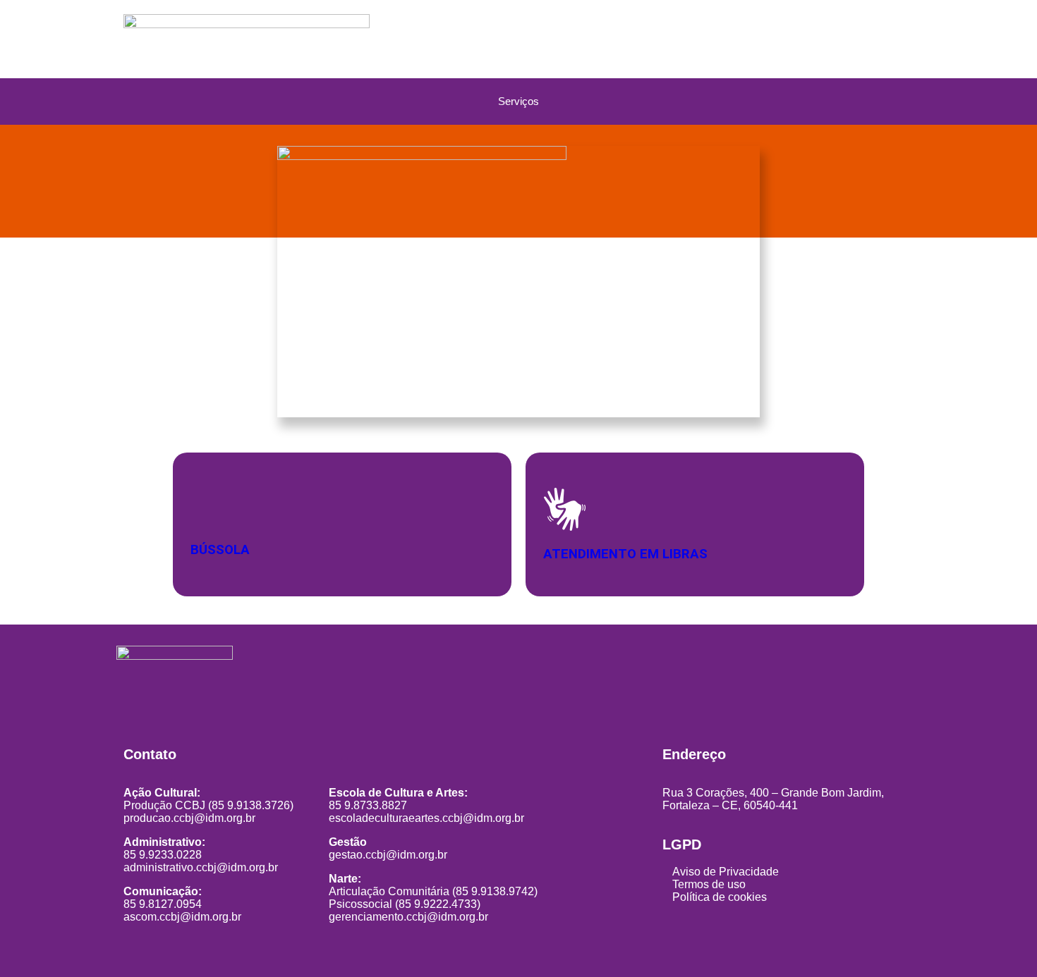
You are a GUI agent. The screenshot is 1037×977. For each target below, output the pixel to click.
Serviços (518, 101)
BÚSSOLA (220, 550)
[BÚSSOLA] (208, 508)
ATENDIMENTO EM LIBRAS (625, 553)
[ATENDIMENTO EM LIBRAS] (564, 509)
